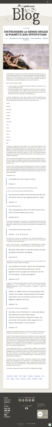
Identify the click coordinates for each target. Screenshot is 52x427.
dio (43, 376)
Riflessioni (45, 38)
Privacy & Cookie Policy (31, 423)
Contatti (7, 417)
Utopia (40, 368)
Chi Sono (7, 400)
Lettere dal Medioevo (36, 38)
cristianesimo (37, 376)
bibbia (25, 376)
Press (6, 412)
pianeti (29, 378)
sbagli (40, 378)
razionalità (35, 378)
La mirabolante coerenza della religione (19, 38)
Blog (5, 404)
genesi (17, 378)
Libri (5, 415)
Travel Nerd (7, 410)
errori (8, 378)
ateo (21, 376)
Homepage (6, 398)
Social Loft (7, 408)
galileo (12, 378)
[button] (47, 2)
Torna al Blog (26, 28)
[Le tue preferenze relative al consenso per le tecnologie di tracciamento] (50, 425)
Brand (6, 406)
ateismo (16, 376)
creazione (30, 376)
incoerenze (23, 378)
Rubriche (7, 402)
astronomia (9, 376)
